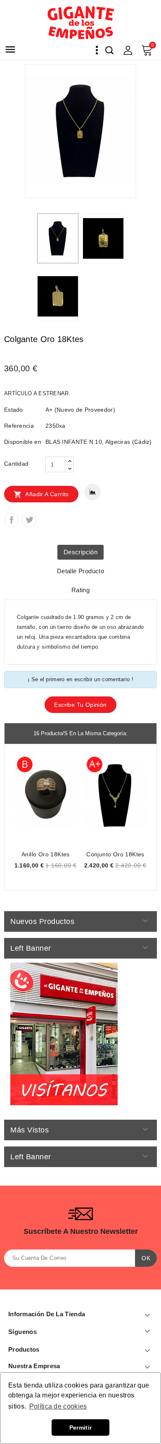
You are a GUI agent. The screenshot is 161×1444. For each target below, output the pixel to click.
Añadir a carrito (41, 494)
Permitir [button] (80, 1427)
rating (80, 589)
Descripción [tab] (80, 552)
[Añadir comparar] (92, 492)
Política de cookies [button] (58, 1406)
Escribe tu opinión (80, 704)
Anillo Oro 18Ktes (45, 854)
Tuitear (29, 520)
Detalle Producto (80, 570)
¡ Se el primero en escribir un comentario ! (80, 679)
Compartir (11, 520)
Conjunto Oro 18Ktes (115, 854)
